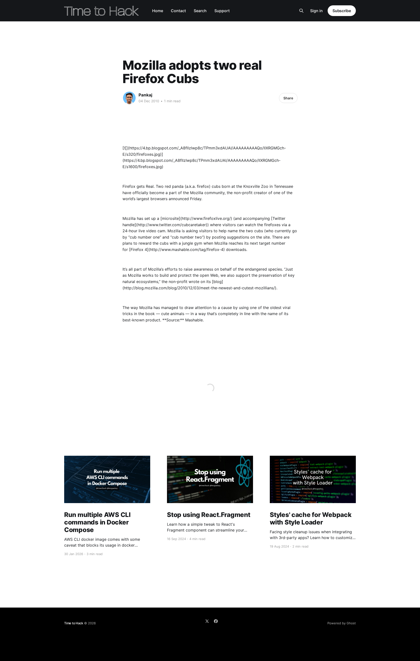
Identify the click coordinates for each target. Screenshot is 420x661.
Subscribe (341, 10)
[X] (207, 621)
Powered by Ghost (341, 623)
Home (157, 10)
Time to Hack (73, 623)
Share (288, 98)
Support (222, 10)
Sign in (316, 10)
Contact (178, 10)
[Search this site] (301, 11)
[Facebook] (216, 621)
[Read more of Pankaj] (129, 98)
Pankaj (145, 95)
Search (200, 10)
